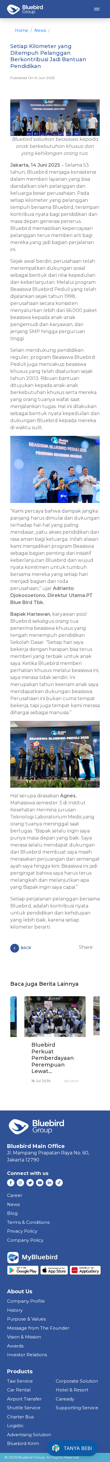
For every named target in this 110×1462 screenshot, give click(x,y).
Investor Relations (27, 1354)
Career (14, 1195)
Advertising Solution (29, 1434)
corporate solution (77, 1381)
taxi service (20, 1381)
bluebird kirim (23, 1443)
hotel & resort (72, 1390)
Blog (12, 1213)
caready (65, 1399)
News (40, 30)
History (15, 1310)
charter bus (20, 1417)
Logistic (15, 1425)
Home (21, 30)
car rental (19, 1390)
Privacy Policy (22, 1231)
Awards (15, 1346)
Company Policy (25, 1240)
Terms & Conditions (28, 1222)
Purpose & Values (26, 1319)
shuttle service (23, 1407)
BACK (26, 948)
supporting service (77, 1407)
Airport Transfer (24, 1399)
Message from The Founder (38, 1328)
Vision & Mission (24, 1337)
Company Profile (26, 1301)
